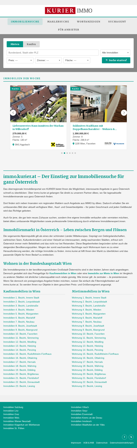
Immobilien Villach (80, 407)
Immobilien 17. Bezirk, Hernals (19, 362)
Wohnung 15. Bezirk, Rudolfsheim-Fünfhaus (95, 354)
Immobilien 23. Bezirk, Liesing (19, 386)
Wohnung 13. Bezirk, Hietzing (87, 345)
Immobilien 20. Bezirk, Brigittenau (21, 374)
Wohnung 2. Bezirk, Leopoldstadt (89, 301)
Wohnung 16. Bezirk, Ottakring (88, 358)
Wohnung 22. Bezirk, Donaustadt (89, 382)
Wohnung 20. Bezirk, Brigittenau (89, 374)
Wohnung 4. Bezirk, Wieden (86, 309)
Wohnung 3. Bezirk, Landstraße (88, 305)
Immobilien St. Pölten (13, 428)
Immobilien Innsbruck (81, 421)
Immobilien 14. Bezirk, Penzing (19, 350)
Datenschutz (102, 443)
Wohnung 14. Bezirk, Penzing (87, 350)
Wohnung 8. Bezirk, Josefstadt (88, 325)
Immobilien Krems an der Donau (86, 418)
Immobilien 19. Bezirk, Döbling (19, 370)
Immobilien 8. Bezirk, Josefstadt (20, 325)
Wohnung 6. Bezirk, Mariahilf (87, 317)
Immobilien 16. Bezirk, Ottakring (20, 358)
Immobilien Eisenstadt (82, 414)
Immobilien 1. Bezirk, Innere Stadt (21, 297)
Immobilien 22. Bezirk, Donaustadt (21, 382)
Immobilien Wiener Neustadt (17, 421)
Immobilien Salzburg (13, 407)
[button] (13, 113)
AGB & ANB (88, 443)
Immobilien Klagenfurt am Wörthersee (21, 425)
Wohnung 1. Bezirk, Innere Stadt (89, 297)
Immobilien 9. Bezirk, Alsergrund (20, 329)
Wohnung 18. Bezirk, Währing (87, 366)
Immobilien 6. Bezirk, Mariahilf (19, 317)
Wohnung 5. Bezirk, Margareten (89, 313)
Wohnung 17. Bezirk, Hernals (87, 362)
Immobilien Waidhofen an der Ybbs (88, 425)
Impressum (76, 443)
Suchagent (117, 21)
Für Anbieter (68, 29)
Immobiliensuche (25, 21)
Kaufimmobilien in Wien (63, 273)
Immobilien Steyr (79, 410)
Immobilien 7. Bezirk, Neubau (18, 321)
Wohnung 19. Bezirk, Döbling (87, 370)
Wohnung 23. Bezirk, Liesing (87, 386)
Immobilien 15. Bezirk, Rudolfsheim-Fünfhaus (27, 354)
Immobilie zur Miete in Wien (103, 273)
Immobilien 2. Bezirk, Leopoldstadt (21, 301)
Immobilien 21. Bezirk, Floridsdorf (21, 378)
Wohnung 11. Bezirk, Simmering (89, 337)
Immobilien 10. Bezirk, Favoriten (20, 333)
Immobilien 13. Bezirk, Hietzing (19, 345)
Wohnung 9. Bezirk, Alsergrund (88, 329)
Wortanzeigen (88, 21)
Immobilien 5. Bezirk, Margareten (20, 313)
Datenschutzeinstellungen (122, 443)
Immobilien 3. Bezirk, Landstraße (20, 305)
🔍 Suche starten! (116, 60)
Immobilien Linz (11, 410)
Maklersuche (58, 21)
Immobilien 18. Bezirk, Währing (19, 366)
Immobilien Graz (11, 414)
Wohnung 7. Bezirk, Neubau (87, 321)
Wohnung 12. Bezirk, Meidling (87, 341)
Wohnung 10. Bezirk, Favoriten (88, 333)
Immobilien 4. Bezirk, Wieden (18, 309)
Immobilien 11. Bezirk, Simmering (21, 337)
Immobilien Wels (11, 418)
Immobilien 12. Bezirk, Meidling (19, 341)
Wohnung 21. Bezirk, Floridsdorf (89, 378)
